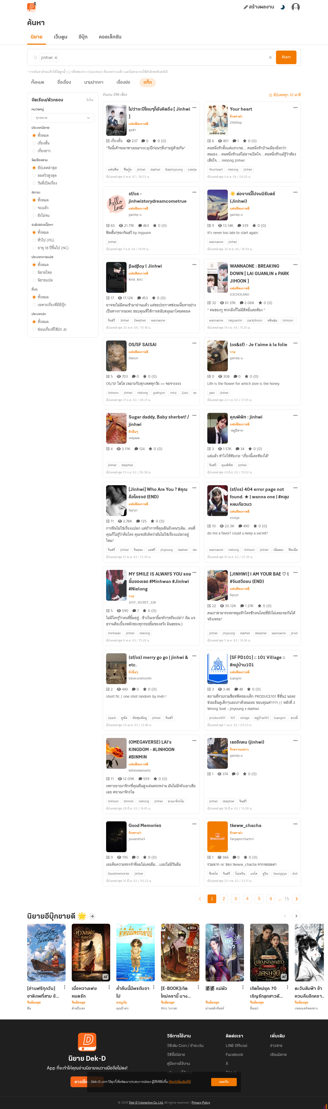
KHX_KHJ (135, 280)
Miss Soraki (169, 1008)
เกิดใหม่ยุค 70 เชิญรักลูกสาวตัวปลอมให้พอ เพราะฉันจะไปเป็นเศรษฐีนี (266, 992)
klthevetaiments (140, 770)
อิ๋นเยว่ (254, 1008)
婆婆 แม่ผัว (216, 989)
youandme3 (137, 839)
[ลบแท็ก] (55, 56)
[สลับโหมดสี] (282, 7)
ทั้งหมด (37, 82)
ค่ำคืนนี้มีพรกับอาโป (132, 992)
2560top (236, 122)
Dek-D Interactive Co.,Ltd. (146, 1102)
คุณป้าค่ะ (122, 1008)
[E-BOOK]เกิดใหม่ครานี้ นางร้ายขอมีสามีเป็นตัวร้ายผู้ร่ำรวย (176, 992)
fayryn (133, 510)
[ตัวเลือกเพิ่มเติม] (194, 108)
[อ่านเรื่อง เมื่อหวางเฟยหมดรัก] (91, 952)
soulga (234, 518)
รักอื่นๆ (133, 432)
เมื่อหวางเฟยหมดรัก (84, 992)
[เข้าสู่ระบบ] (296, 7)
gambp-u (135, 215)
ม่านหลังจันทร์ (215, 1008)
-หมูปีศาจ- (237, 430)
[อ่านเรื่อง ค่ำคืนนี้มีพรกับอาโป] (135, 952)
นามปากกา (93, 82)
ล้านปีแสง (78, 1008)
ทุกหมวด (41, 118)
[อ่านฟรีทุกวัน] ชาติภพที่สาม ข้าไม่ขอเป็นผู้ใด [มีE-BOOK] (42, 992)
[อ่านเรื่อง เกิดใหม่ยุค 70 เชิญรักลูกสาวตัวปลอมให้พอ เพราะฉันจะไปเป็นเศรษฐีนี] (269, 952)
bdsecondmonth (140, 678)
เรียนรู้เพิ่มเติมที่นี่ (180, 1082)
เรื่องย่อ (123, 82)
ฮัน (29, 1008)
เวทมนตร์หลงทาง (306, 1008)
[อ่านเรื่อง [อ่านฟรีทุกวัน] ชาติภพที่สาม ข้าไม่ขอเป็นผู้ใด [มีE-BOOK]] (46, 952)
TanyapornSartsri (242, 839)
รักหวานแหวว (239, 749)
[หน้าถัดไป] (296, 898)
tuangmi (235, 678)
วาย (232, 352)
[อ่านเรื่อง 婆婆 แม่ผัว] (225, 952)
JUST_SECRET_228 (142, 602)
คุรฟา (132, 130)
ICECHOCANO (239, 294)
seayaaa (134, 438)
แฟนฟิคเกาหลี (138, 124)
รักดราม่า (236, 116)
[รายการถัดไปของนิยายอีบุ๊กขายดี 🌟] (296, 916)
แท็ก (148, 82)
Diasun (133, 358)
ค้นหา (286, 57)
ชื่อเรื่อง (64, 82)
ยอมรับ (224, 1082)
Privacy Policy (201, 1102)
